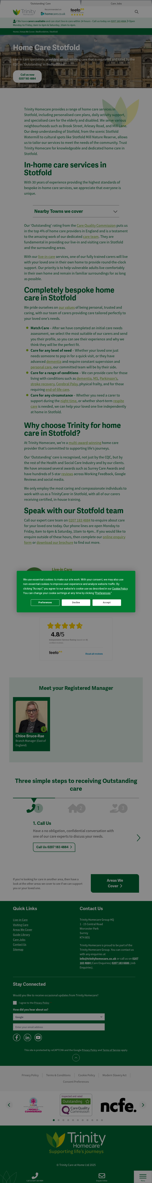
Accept (107, 602)
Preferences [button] (102, 593)
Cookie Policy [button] (120, 588)
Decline (76, 602)
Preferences (45, 602)
